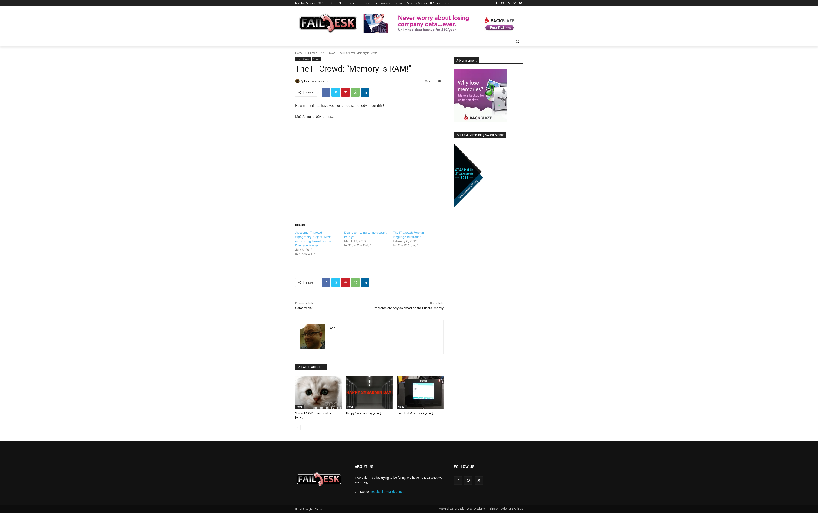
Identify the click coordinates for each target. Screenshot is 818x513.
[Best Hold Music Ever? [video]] (420, 392)
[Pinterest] (345, 92)
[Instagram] (502, 3)
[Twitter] (508, 3)
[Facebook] (496, 3)
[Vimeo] (514, 3)
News (299, 406)
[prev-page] (298, 427)
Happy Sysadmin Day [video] (363, 413)
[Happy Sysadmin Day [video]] (369, 392)
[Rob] (298, 81)
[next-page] (304, 427)
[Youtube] (520, 3)
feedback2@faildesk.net (387, 492)
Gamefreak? (304, 308)
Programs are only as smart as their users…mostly (408, 308)
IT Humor (311, 53)
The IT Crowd (328, 53)
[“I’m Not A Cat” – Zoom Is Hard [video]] (318, 392)
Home (299, 53)
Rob (306, 81)
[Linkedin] (365, 92)
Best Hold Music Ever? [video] (415, 413)
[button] (518, 41)
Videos (316, 59)
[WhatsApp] (355, 92)
